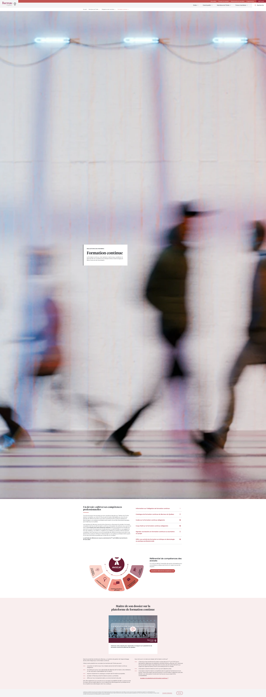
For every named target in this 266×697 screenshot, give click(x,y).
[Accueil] (9, 4)
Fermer (179, 693)
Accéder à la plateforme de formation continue (153, 678)
